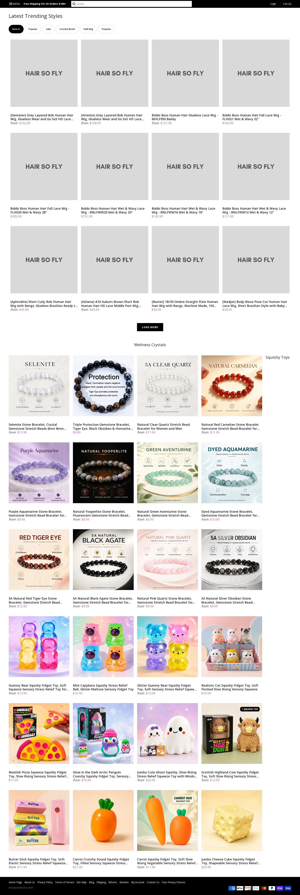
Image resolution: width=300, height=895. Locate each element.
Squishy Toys (278, 357)
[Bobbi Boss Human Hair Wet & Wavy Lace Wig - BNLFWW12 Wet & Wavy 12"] (256, 166)
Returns (112, 882)
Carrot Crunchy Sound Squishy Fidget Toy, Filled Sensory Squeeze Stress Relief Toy (101, 861)
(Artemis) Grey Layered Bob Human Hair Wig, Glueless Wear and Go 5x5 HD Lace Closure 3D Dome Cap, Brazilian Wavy (111, 117)
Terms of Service (64, 882)
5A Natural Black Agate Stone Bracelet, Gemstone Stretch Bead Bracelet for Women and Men (103, 600)
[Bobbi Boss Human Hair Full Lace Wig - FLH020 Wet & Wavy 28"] (44, 166)
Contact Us (153, 882)
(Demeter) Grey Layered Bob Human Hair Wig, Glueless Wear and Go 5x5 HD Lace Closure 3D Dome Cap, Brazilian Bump (41, 117)
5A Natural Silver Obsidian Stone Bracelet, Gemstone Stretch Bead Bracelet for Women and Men (226, 600)
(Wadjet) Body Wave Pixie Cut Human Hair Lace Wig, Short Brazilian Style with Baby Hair (254, 304)
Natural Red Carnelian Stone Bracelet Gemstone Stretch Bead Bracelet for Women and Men (230, 426)
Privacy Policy (45, 882)
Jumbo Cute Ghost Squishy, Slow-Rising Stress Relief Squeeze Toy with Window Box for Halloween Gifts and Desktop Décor (167, 774)
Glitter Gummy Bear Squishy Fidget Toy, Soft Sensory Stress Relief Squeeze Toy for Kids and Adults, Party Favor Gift (167, 687)
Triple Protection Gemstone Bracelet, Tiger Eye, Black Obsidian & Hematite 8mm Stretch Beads (101, 426)
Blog (91, 882)
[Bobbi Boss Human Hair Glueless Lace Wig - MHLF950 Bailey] (185, 73)
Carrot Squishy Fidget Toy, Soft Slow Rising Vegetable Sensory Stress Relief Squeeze (166, 861)
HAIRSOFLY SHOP (24, 887)
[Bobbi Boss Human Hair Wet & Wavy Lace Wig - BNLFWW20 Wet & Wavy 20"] (114, 166)
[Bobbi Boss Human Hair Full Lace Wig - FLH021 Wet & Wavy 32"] (256, 73)
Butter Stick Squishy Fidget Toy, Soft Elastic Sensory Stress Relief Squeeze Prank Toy (37, 861)
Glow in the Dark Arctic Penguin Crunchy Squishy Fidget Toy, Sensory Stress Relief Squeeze (101, 774)
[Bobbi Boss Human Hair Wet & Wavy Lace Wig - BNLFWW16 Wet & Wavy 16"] (185, 166)
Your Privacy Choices (173, 882)
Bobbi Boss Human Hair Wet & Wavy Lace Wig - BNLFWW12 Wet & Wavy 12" (254, 210)
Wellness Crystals (150, 344)
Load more (150, 327)
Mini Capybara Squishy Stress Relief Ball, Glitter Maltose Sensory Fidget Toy (103, 687)
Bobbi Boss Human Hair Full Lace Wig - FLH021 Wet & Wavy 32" (251, 117)
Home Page (15, 882)
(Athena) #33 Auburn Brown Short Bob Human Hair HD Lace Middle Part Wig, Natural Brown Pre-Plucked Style (110, 304)
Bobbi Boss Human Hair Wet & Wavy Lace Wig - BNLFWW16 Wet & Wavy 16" (183, 210)
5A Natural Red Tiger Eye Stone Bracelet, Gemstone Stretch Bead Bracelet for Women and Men (34, 600)
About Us (29, 882)
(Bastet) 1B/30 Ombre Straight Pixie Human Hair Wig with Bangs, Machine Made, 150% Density (185, 304)
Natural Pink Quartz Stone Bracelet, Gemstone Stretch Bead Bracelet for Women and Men (165, 600)
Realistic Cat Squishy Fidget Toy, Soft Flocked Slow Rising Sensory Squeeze (229, 687)
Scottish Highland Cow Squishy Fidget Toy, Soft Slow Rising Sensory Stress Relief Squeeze (230, 774)
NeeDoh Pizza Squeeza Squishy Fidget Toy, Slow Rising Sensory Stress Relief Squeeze (38, 774)
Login (273, 3)
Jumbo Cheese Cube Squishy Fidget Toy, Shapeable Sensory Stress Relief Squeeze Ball (229, 861)
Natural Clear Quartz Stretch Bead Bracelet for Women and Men (163, 426)
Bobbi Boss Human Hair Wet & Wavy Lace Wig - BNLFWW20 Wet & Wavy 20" (113, 210)
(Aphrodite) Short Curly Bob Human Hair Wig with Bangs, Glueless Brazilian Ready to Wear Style (43, 304)
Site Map (81, 882)
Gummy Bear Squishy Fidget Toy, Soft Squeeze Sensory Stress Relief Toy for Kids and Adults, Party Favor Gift (37, 687)
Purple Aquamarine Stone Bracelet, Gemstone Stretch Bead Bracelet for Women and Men (36, 513)
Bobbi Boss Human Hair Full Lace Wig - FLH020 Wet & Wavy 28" (39, 210)
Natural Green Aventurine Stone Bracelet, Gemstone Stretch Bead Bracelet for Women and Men (162, 513)
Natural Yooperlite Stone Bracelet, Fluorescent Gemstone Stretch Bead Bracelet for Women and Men (100, 513)
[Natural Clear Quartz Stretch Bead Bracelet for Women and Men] (167, 385)
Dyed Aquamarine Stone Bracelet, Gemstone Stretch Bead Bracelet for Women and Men (229, 513)
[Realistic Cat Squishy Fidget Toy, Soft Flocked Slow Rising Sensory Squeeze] (231, 646)
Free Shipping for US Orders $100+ (45, 3)
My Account (137, 882)
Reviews (124, 882)
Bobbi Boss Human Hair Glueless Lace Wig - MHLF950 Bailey (185, 117)
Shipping (101, 882)
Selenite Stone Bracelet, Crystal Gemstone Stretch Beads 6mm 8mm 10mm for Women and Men (36, 426)
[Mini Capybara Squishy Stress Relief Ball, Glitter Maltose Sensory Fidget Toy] (103, 646)
